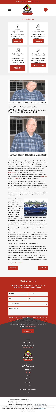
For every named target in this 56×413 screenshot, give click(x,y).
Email (30, 298)
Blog (28, 392)
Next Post (43, 268)
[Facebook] (26, 372)
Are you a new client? (14, 303)
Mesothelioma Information (28, 389)
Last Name (31, 293)
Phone (10, 298)
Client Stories (19, 263)
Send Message (28, 331)
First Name (11, 293)
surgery (17, 178)
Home (28, 379)
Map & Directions (28, 347)
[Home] (27, 9)
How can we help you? (14, 308)
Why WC (28, 382)
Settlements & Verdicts (18, 68)
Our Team (28, 386)
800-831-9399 (28, 366)
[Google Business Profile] (29, 372)
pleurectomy (44, 176)
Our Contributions (38, 65)
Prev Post (13, 268)
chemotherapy (11, 172)
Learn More (17, 41)
